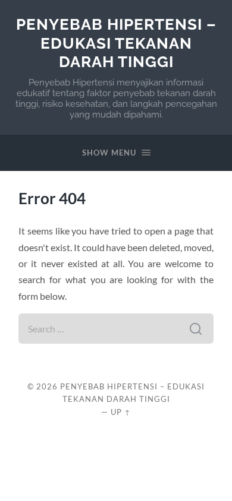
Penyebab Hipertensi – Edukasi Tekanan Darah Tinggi (116, 43)
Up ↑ (121, 412)
